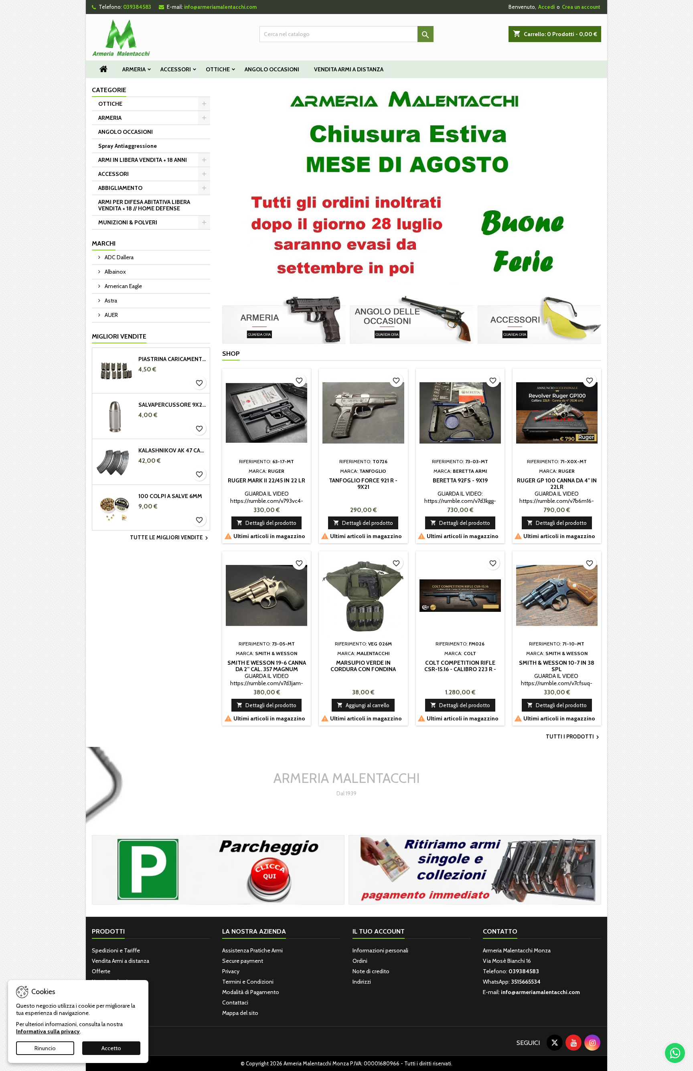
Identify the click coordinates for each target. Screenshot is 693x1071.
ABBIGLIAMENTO (120, 188)
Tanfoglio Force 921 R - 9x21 (363, 483)
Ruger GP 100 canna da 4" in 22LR (557, 483)
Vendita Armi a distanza (348, 69)
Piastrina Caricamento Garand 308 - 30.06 (172, 359)
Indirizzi (362, 981)
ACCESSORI (175, 69)
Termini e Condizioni (248, 981)
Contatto (500, 931)
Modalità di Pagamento (250, 992)
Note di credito (371, 971)
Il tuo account (379, 931)
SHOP (231, 353)
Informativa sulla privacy (48, 1031)
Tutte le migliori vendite (170, 538)
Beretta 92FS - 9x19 (460, 480)
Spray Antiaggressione (127, 145)
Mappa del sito (240, 1013)
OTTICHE (218, 69)
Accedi (546, 7)
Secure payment (242, 960)
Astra (110, 300)
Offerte (101, 971)
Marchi (104, 243)
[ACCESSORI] (539, 319)
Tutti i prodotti (573, 737)
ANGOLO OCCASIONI (272, 69)
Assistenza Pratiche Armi (252, 950)
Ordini (360, 960)
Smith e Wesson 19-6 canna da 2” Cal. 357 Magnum (266, 666)
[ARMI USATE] (475, 869)
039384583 (137, 7)
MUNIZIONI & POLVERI (127, 222)
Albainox (114, 271)
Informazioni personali (380, 950)
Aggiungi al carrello (363, 705)
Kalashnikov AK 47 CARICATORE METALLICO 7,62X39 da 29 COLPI (172, 450)
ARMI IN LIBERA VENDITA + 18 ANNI (142, 159)
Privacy (230, 971)
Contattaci (235, 1002)
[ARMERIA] (284, 319)
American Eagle (122, 286)
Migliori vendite (119, 336)
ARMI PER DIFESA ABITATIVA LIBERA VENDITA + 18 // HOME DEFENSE (144, 205)
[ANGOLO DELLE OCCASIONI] (411, 319)
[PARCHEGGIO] (218, 869)
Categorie (109, 90)
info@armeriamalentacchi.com (220, 7)
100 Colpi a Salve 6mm (170, 496)
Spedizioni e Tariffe (116, 950)
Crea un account (581, 7)
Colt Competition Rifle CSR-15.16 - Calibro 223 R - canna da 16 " (460, 669)
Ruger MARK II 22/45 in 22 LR (266, 480)
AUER (110, 315)
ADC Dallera (118, 257)
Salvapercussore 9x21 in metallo (172, 404)
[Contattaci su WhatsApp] (675, 1053)
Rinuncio (45, 1048)
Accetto (111, 1048)
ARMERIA (134, 69)
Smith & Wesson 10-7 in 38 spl (556, 666)
